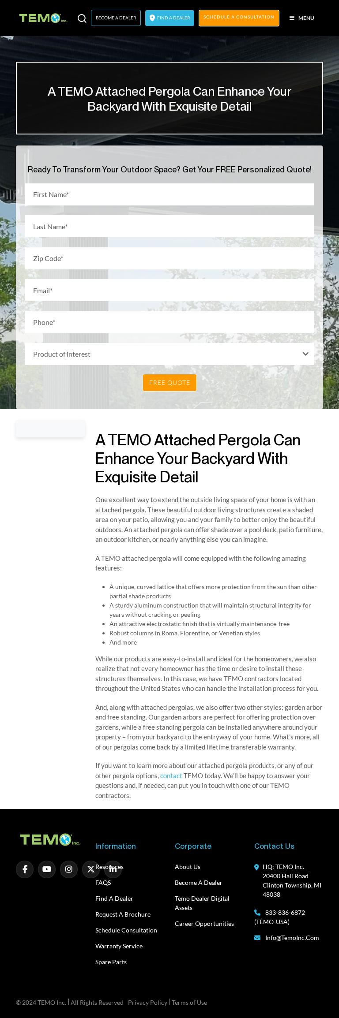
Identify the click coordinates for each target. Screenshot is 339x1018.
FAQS (103, 882)
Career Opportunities (204, 923)
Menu (306, 18)
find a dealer (173, 17)
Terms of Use (189, 1002)
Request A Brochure (123, 914)
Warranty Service (119, 946)
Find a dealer (114, 898)
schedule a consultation (239, 16)
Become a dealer (198, 882)
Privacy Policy (147, 1002)
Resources (109, 866)
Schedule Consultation (126, 930)
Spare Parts (111, 962)
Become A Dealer (116, 17)
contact (171, 775)
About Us (187, 866)
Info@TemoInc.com (292, 937)
